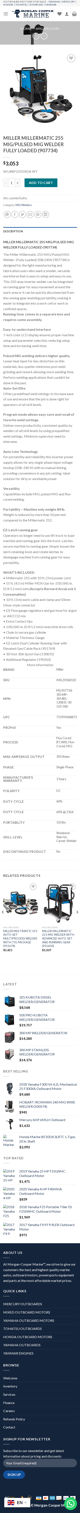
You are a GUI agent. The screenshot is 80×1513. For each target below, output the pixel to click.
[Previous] (3, 920)
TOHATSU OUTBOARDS (22, 1329)
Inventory (10, 1386)
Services (9, 1394)
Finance (9, 1403)
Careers (9, 1411)
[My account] (67, 13)
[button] (70, 1503)
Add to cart (41, 183)
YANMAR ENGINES (18, 1353)
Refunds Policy (14, 1419)
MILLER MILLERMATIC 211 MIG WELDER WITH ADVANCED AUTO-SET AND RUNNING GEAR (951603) (58, 938)
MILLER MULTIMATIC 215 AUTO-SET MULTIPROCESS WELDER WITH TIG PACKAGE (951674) (20, 938)
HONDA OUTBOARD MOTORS (27, 1337)
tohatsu (21, 4)
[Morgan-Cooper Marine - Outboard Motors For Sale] (33, 13)
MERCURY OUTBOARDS (22, 1304)
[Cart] (74, 13)
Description (13, 231)
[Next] (77, 920)
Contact (9, 1427)
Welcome (10, 1378)
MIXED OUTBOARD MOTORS (26, 1312)
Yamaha (54, 1)
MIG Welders (47, 29)
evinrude (36, 4)
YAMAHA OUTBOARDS (22, 1345)
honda (8, 4)
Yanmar (51, 4)
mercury (68, 1)
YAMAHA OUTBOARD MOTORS (28, 1320)
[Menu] (5, 13)
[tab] (40, 231)
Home (26, 29)
